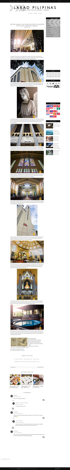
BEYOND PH (23, 1)
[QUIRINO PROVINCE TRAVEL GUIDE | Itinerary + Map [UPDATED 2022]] (49, 154)
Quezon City (30, 56)
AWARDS (35, 13)
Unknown (16, 411)
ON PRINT (40, 13)
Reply (13, 408)
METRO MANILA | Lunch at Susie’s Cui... (38, 387)
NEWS (14, 1)
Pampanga (32, 176)
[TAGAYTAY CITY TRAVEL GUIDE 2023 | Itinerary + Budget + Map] (49, 128)
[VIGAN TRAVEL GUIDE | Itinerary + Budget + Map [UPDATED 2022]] (49, 141)
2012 (24, 361)
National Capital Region (31, 361)
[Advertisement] (27, 19)
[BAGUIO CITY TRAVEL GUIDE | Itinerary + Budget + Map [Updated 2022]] (49, 134)
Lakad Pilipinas (18, 420)
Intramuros (25, 121)
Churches (26, 361)
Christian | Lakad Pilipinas (21, 402)
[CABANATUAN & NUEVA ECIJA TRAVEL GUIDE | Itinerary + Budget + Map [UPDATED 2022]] (49, 147)
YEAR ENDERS (28, 1)
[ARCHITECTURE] (20, 361)
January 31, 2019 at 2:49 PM (18, 432)
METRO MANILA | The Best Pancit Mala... (14, 387)
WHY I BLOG (30, 13)
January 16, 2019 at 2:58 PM (19, 422)
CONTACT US (38, 1)
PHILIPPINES (18, 1)
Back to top (57, 468)
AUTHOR (33, 1)
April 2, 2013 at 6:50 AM (17, 396)
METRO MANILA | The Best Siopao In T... (25, 387)
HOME (11, 1)
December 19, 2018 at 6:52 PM (18, 413)
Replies (14, 400)
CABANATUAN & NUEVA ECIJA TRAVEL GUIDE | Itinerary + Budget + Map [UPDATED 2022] (57, 146)
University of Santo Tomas (22, 57)
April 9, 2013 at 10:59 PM (19, 404)
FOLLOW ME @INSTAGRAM (4, 459)
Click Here (22, 350)
